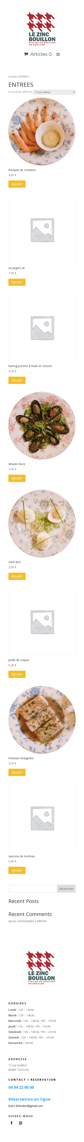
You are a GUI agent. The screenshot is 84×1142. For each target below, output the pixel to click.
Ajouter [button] (17, 184)
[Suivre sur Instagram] (20, 1123)
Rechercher (66, 889)
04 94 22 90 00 (21, 1087)
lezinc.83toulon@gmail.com (25, 1106)
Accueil (12, 76)
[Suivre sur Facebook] (11, 1123)
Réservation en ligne (29, 1099)
